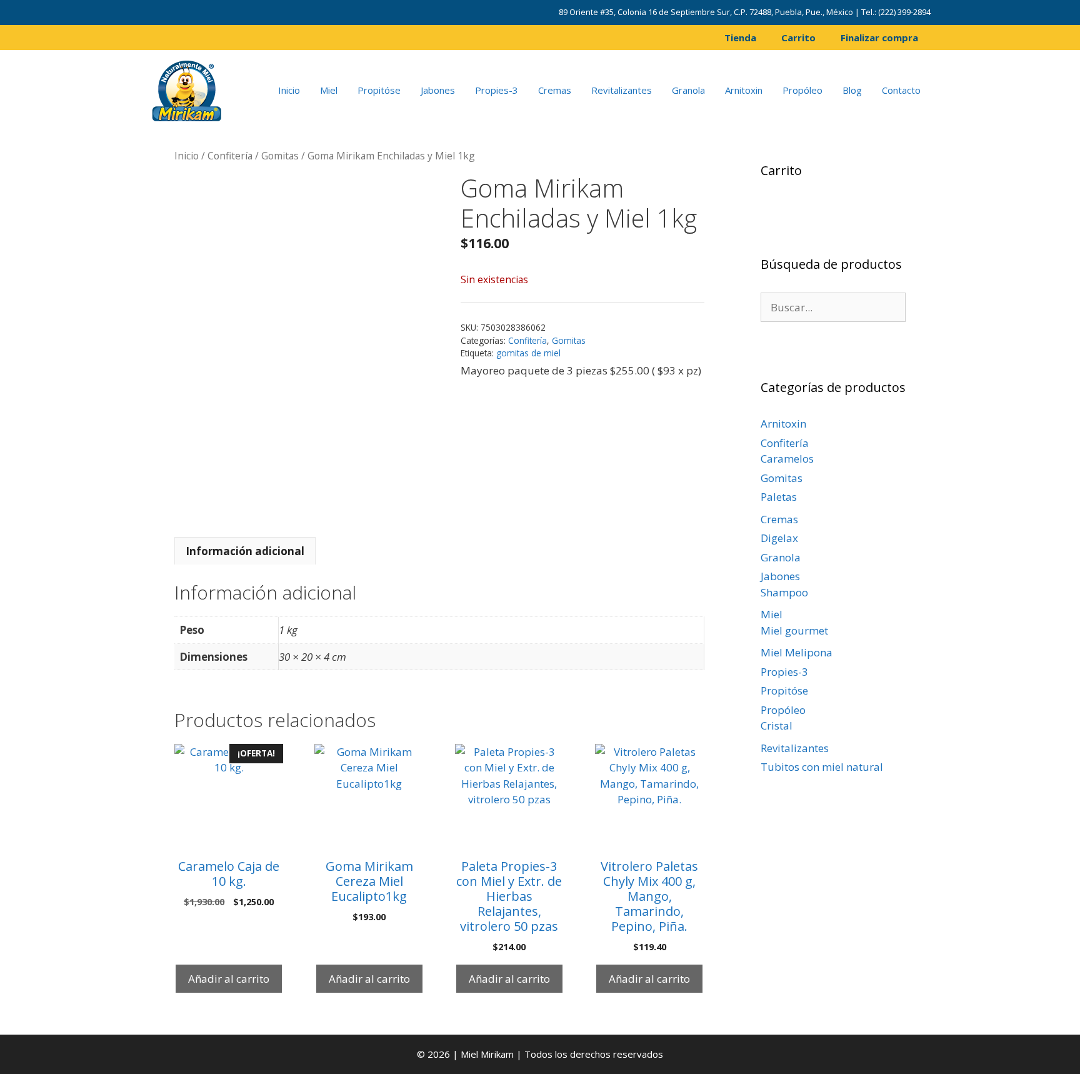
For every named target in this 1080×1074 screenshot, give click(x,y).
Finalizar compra (879, 37)
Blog (852, 90)
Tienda (740, 37)
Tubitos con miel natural (822, 767)
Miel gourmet (794, 630)
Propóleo (802, 90)
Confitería (230, 156)
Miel (329, 90)
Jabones (438, 90)
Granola (688, 90)
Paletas (779, 496)
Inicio (289, 90)
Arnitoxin (743, 90)
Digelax (779, 538)
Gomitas (280, 156)
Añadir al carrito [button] (228, 978)
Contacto (901, 90)
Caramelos (787, 458)
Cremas (554, 90)
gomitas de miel (528, 353)
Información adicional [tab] (245, 551)
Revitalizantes (621, 90)
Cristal (776, 725)
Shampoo (784, 592)
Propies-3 (496, 90)
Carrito (798, 37)
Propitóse (379, 90)
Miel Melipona (796, 652)
